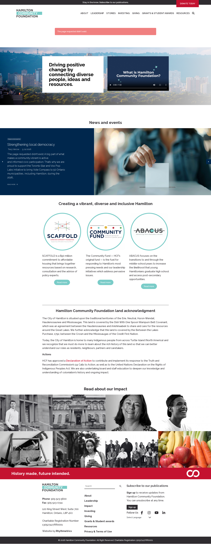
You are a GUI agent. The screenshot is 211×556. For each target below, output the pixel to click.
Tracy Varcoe (13, 149)
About (84, 13)
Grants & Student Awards (158, 13)
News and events (14, 139)
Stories (111, 13)
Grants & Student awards (99, 521)
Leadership (97, 13)
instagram (149, 513)
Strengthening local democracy (31, 145)
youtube (156, 513)
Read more (62, 282)
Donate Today (187, 3)
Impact (88, 505)
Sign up (131, 492)
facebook (141, 513)
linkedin (163, 513)
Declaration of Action (79, 360)
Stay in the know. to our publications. (106, 2)
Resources (183, 13)
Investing (124, 13)
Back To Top (203, 543)
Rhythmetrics (64, 531)
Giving (136, 13)
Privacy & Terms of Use (98, 531)
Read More (11, 184)
